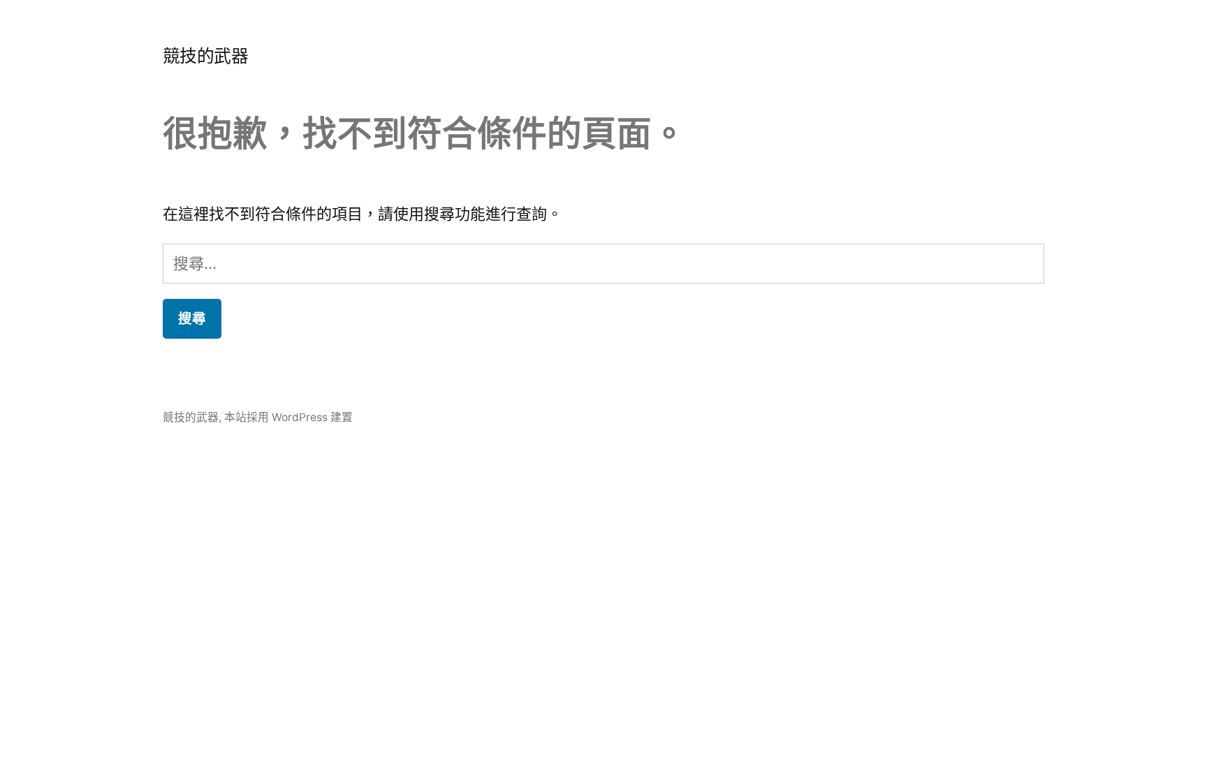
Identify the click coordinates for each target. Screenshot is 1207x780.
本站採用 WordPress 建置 (288, 417)
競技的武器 (206, 55)
